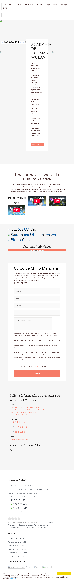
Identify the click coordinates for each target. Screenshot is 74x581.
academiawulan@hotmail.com (21, 439)
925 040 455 (19, 421)
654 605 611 (21, 431)
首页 (4, 5)
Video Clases (22, 239)
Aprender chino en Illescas (17, 538)
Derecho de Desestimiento (36, 527)
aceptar (63, 574)
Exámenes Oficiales (33, 234)
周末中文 (18, 5)
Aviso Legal (37, 366)
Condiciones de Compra (16, 527)
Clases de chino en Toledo (17, 556)
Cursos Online (23, 229)
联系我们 (64, 5)
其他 (48, 5)
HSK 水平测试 (29, 5)
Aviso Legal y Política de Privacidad (20, 525)
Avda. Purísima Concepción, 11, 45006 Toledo (24, 412)
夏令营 (5, 8)
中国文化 (40, 5)
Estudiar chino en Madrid (17, 545)
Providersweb (48, 522)
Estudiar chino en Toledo (17, 549)
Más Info (12, 579)
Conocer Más (37, 144)
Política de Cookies (41, 525)
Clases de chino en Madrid (17, 553)
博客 (54, 5)
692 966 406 (11, 42)
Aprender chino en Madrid (17, 542)
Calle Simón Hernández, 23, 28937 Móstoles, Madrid (25, 407)
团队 (10, 5)
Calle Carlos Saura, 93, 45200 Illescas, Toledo (23, 415)
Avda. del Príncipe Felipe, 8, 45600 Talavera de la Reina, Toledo (28, 410)
